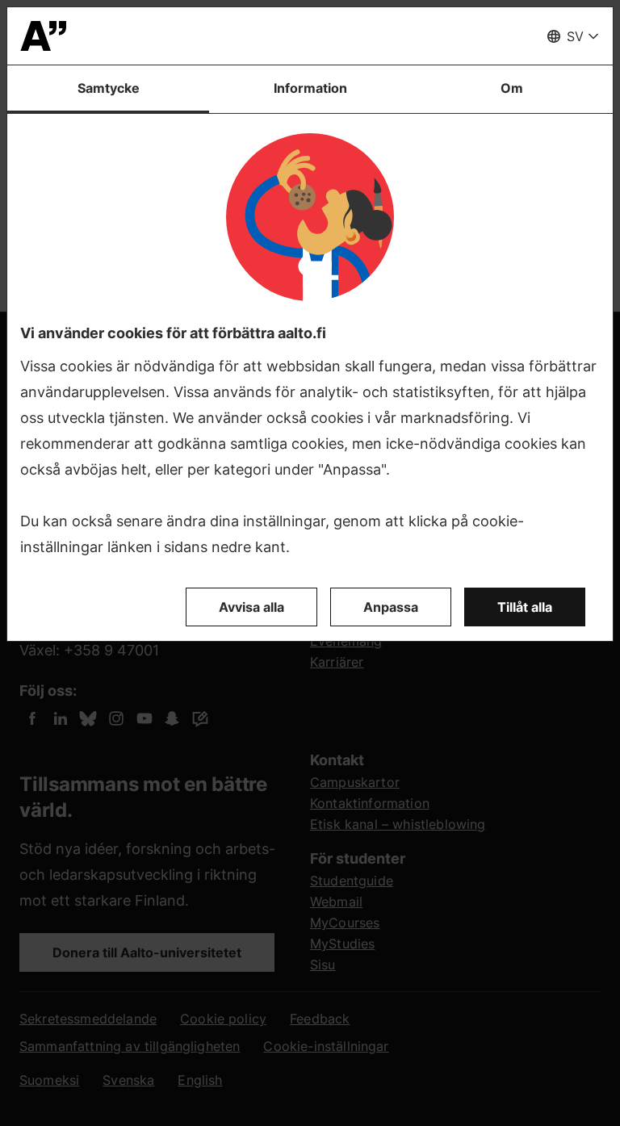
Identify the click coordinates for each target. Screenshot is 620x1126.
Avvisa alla (251, 607)
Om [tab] (512, 88)
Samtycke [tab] (109, 88)
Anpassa (390, 607)
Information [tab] (310, 88)
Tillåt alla (524, 607)
